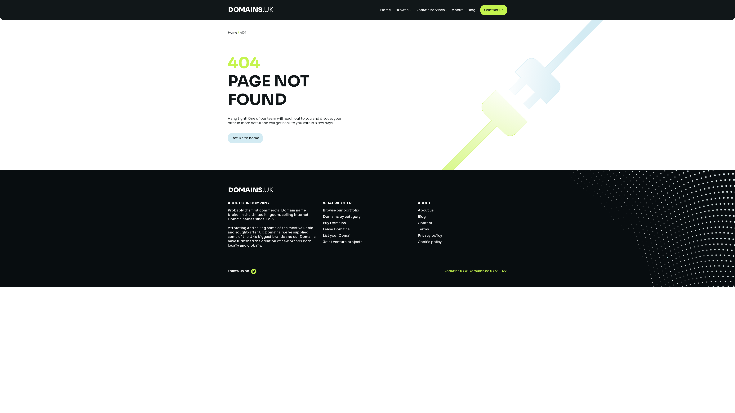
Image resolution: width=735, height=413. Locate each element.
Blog (471, 10)
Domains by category (342, 217)
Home (385, 10)
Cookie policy (430, 242)
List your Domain (338, 235)
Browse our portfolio (341, 210)
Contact (425, 223)
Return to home (245, 138)
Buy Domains (334, 223)
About (457, 10)
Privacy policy (430, 235)
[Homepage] (251, 10)
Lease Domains (336, 229)
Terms (423, 229)
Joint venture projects (343, 242)
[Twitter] (252, 272)
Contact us (493, 10)
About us (426, 210)
